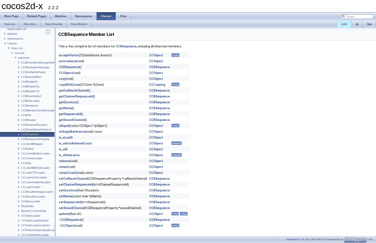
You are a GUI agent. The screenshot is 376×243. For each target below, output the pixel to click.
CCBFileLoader (30, 100)
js (357, 24)
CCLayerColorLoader (34, 177)
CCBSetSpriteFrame (33, 72)
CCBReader (28, 120)
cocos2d (19, 53)
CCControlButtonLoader (35, 153)
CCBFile (26, 115)
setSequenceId (70, 202)
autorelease (67, 61)
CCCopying (157, 84)
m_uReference (69, 155)
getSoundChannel (72, 120)
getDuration (68, 102)
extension (23, 57)
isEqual (64, 125)
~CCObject (67, 225)
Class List (16, 48)
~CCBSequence (70, 219)
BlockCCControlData (33, 211)
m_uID (63, 149)
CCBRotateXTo (30, 86)
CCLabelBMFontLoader (35, 167)
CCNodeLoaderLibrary (35, 220)
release (64, 161)
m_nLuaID (66, 137)
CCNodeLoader (30, 215)
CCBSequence (30, 134)
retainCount (67, 172)
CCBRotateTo (29, 81)
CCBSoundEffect (31, 77)
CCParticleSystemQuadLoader (39, 230)
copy (62, 78)
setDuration (67, 190)
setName (65, 196)
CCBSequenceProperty (35, 139)
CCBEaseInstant (31, 96)
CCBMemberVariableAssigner (39, 110)
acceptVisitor (69, 55)
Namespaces (15, 38)
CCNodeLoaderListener (35, 225)
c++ (344, 24)
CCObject (156, 55)
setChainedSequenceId (76, 184)
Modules (12, 33)
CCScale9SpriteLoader (35, 234)
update (64, 214)
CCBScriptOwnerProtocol (36, 129)
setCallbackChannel (73, 178)
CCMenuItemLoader (33, 196)
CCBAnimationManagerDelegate (40, 62)
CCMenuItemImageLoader (37, 191)
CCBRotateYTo (30, 91)
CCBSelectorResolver (34, 124)
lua (369, 24)
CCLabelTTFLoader (33, 172)
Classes (12, 43)
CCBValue (27, 148)
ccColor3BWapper (32, 144)
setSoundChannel (72, 208)
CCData (26, 163)
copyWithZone (69, 84)
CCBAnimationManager (35, 67)
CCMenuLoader (30, 201)
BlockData (27, 206)
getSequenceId (70, 114)
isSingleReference (72, 131)
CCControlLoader (31, 158)
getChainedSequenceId (76, 96)
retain (63, 167)
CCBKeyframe (29, 105)
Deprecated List (16, 29)
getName (65, 108)
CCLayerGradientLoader (36, 182)
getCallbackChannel (73, 90)
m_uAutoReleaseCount (75, 143)
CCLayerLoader (30, 187)
